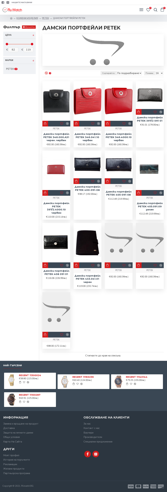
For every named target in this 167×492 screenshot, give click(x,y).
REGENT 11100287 (29, 394)
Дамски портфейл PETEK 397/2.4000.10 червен (56, 208)
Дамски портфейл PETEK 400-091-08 (87, 188)
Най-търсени (12, 365)
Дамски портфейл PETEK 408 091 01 (56, 272)
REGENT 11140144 (136, 376)
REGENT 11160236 (83, 376)
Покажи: (150, 73)
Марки (9, 60)
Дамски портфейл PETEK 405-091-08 (119, 193)
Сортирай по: (108, 73)
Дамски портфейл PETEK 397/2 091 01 (150, 119)
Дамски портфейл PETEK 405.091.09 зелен (150, 206)
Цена (8, 35)
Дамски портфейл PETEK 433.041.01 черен (87, 279)
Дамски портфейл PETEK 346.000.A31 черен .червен (56, 137)
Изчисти (30, 27)
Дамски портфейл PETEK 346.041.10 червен (87, 137)
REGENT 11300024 (30, 375)
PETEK (45, 18)
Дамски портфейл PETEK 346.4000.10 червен (119, 137)
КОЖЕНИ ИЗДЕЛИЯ (27, 18)
